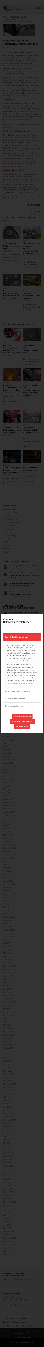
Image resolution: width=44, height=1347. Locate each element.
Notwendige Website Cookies (17, 691)
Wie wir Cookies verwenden (16, 637)
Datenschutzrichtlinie (14, 706)
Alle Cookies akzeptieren (22, 716)
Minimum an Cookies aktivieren (22, 721)
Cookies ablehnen (22, 726)
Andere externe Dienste (15, 699)
